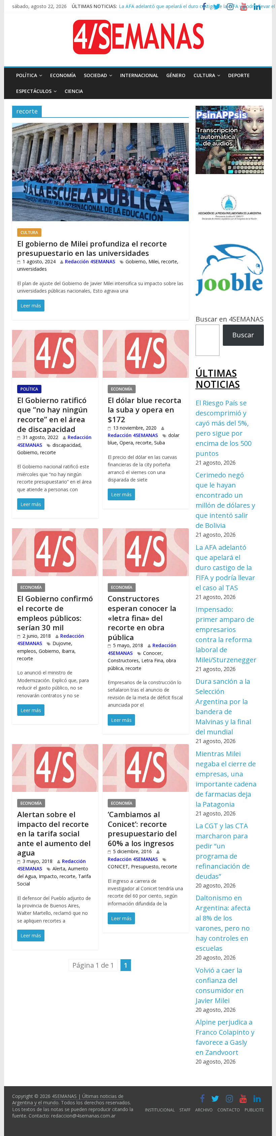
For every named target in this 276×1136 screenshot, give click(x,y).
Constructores (123, 660)
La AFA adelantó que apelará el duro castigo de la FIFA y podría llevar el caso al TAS (225, 567)
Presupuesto (145, 866)
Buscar (243, 334)
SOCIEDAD (95, 75)
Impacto (48, 876)
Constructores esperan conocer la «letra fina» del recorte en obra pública (142, 617)
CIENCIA (74, 91)
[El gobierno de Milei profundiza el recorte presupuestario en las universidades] (100, 128)
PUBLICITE (254, 1110)
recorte (169, 261)
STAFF (185, 1110)
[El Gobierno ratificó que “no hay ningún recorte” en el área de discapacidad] (55, 335)
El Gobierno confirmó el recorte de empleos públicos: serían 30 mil (55, 612)
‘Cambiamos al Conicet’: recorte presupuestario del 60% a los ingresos (142, 828)
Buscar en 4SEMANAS (230, 319)
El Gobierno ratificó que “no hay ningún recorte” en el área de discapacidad (52, 414)
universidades (32, 269)
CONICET (118, 866)
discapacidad (66, 445)
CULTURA (204, 75)
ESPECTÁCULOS (33, 91)
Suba (159, 442)
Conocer (152, 653)
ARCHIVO (204, 1110)
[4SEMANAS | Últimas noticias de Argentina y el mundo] (138, 24)
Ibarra (68, 651)
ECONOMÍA (63, 75)
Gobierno (136, 261)
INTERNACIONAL (139, 75)
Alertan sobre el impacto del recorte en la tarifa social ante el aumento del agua (54, 833)
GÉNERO (175, 75)
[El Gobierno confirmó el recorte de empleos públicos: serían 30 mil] (55, 533)
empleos (26, 651)
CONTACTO (228, 1110)
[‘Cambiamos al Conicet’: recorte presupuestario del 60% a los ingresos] (146, 749)
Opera (126, 442)
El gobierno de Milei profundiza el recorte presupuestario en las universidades (92, 248)
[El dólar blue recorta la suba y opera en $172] (146, 335)
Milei (153, 261)
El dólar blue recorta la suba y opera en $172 (144, 409)
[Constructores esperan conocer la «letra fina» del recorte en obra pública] (146, 533)
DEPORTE (239, 75)
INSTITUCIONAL (160, 1110)
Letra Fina (152, 660)
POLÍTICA (26, 75)
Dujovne (62, 643)
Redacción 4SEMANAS (90, 261)
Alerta (59, 868)
